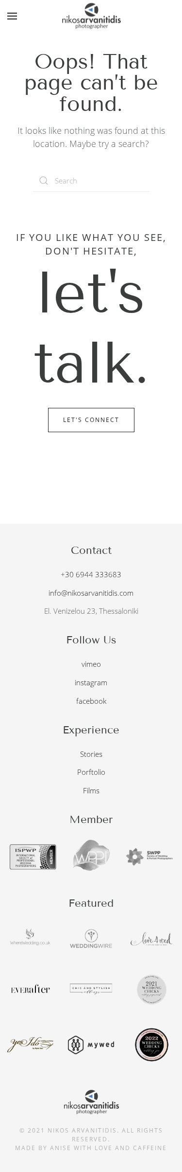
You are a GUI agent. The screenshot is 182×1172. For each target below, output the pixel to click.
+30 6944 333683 (91, 574)
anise (60, 1148)
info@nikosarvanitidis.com (91, 593)
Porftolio (91, 772)
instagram (91, 682)
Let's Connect (91, 420)
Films (91, 790)
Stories (91, 754)
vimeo (91, 664)
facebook (91, 701)
